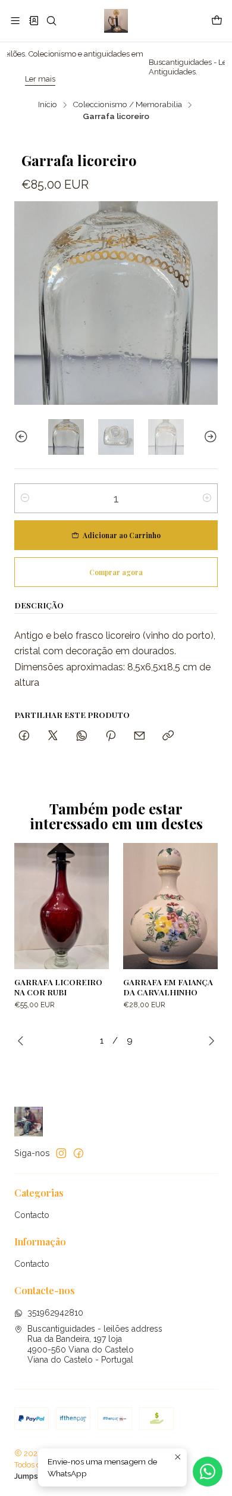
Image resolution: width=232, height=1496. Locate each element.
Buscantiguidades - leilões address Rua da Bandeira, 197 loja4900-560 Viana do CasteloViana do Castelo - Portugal (94, 1344)
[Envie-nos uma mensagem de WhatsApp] (207, 1471)
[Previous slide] (23, 437)
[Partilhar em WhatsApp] (82, 736)
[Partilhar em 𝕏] (53, 736)
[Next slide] (209, 437)
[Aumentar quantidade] (207, 498)
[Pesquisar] (51, 20)
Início (47, 105)
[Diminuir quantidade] (25, 498)
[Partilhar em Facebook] (24, 736)
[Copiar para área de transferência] (168, 736)
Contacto (31, 1215)
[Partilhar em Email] (139, 736)
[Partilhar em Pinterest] (111, 736)
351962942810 (55, 1312)
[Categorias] (33, 20)
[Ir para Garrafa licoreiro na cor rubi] (61, 906)
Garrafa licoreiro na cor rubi (58, 986)
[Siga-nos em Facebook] (78, 1153)
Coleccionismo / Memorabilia (127, 105)
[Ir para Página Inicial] (115, 21)
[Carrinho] (217, 20)
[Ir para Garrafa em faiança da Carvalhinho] (170, 906)
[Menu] (15, 20)
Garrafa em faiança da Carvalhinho (168, 986)
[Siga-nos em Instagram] (61, 1153)
